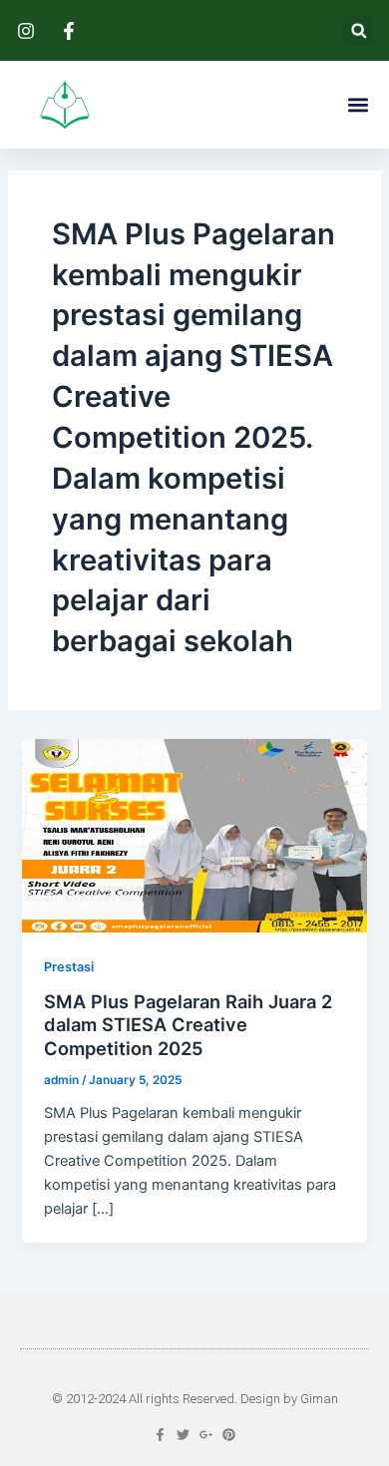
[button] (358, 30)
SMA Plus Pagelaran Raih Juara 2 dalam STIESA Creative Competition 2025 (188, 1024)
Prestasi (69, 966)
